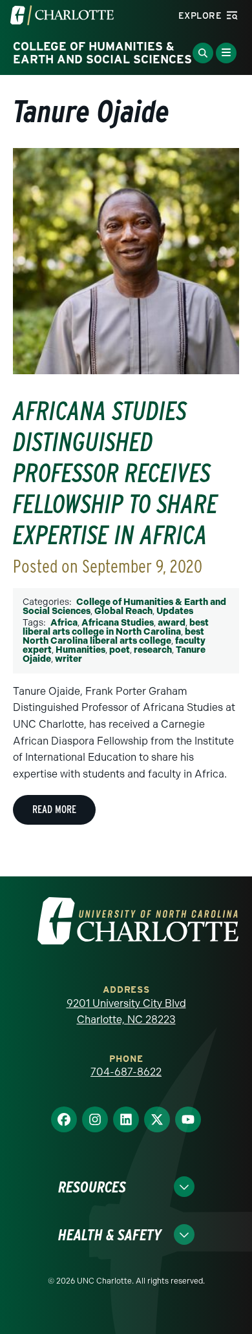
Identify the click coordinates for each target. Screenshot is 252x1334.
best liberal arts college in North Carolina (116, 627)
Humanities (80, 649)
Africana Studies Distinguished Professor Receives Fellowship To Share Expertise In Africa (115, 473)
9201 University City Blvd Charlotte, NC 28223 (126, 1011)
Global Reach (123, 611)
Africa (64, 622)
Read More (54, 809)
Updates (174, 611)
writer (68, 658)
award (171, 622)
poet (119, 649)
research (153, 649)
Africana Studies (117, 622)
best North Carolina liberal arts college (113, 636)
